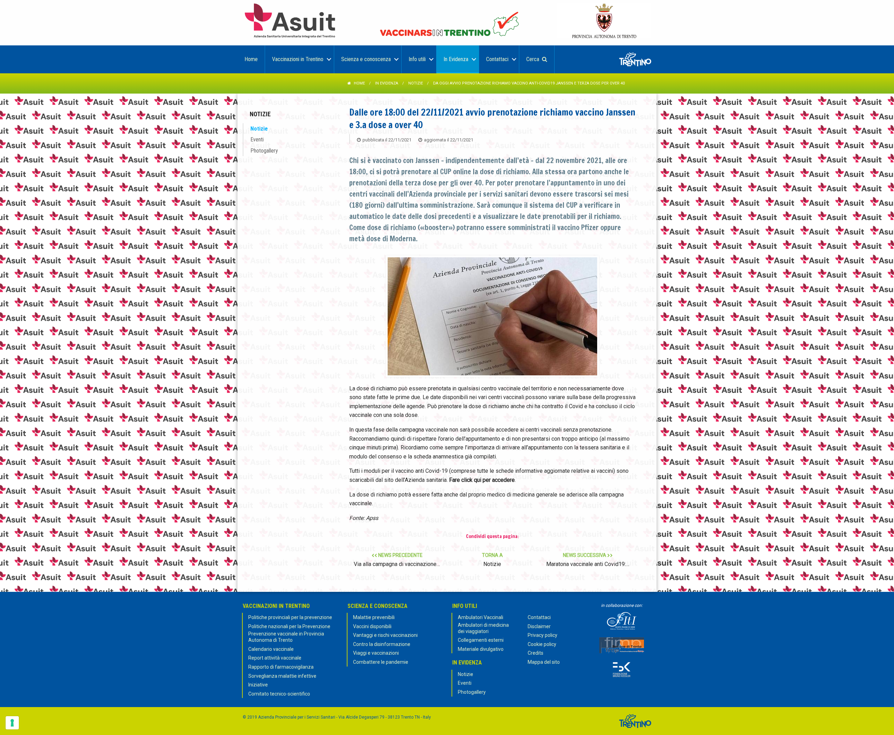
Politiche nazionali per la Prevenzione (289, 626)
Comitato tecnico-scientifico (279, 694)
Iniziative (258, 685)
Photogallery (264, 150)
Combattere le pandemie (380, 662)
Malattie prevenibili (374, 617)
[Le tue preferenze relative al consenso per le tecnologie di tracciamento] (12, 722)
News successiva (587, 559)
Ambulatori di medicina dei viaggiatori (483, 628)
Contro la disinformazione (381, 644)
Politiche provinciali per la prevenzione (290, 617)
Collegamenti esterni (481, 640)
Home (359, 83)
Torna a (492, 559)
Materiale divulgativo (481, 649)
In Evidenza (386, 83)
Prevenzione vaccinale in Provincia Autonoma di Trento (286, 637)
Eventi (257, 139)
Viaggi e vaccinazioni (376, 653)
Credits (535, 653)
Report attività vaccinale (274, 658)
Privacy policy (542, 635)
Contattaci (539, 617)
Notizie (415, 83)
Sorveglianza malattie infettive (282, 676)
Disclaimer (539, 626)
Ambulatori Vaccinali (480, 617)
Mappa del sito (544, 662)
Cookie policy (542, 644)
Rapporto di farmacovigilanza (281, 667)
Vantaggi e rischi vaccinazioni (385, 635)
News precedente (397, 559)
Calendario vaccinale (271, 649)
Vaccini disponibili (372, 626)
